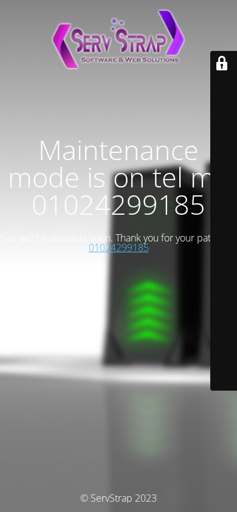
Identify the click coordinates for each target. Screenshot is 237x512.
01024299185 (119, 247)
